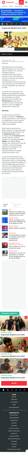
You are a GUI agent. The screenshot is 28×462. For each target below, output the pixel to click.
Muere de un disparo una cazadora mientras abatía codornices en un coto (5, 212)
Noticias (4, 6)
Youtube (25, 24)
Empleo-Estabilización (14, 430)
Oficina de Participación (14, 438)
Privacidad (14, 441)
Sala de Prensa (14, 415)
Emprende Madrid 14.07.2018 (14, 345)
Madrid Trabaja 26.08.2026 (5, 228)
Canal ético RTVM (14, 436)
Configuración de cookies (14, 449)
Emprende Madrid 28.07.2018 (14, 39)
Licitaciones (14, 433)
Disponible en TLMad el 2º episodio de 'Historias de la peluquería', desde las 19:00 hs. (13, 12)
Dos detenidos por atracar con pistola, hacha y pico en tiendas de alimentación (5, 235)
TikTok (16, 24)
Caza (10, 209)
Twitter (7, 24)
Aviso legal (14, 444)
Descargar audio (22, 49)
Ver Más (14, 383)
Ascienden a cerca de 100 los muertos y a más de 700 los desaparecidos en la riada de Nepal (5, 253)
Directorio (14, 423)
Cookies (14, 446)
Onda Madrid (18, 6)
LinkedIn (21, 24)
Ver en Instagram (11, 389)
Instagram (11, 24)
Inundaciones (13, 251)
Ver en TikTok (16, 390)
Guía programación (14, 407)
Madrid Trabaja (13, 218)
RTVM (14, 394)
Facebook (2, 24)
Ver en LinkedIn (20, 389)
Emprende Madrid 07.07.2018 (14, 366)
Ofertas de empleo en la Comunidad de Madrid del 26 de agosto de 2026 (5, 220)
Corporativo (14, 413)
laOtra (14, 404)
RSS (26, 49)
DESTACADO (8, 11)
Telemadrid (14, 399)
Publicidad (14, 425)
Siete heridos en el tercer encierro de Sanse (5, 245)
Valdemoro (12, 233)
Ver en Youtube (24, 389)
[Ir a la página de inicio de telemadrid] (8, 2)
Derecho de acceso (14, 428)
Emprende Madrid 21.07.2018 (14, 323)
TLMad (11, 6)
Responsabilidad (14, 417)
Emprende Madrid (6, 332)
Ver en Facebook (3, 390)
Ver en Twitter (7, 390)
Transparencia (14, 420)
